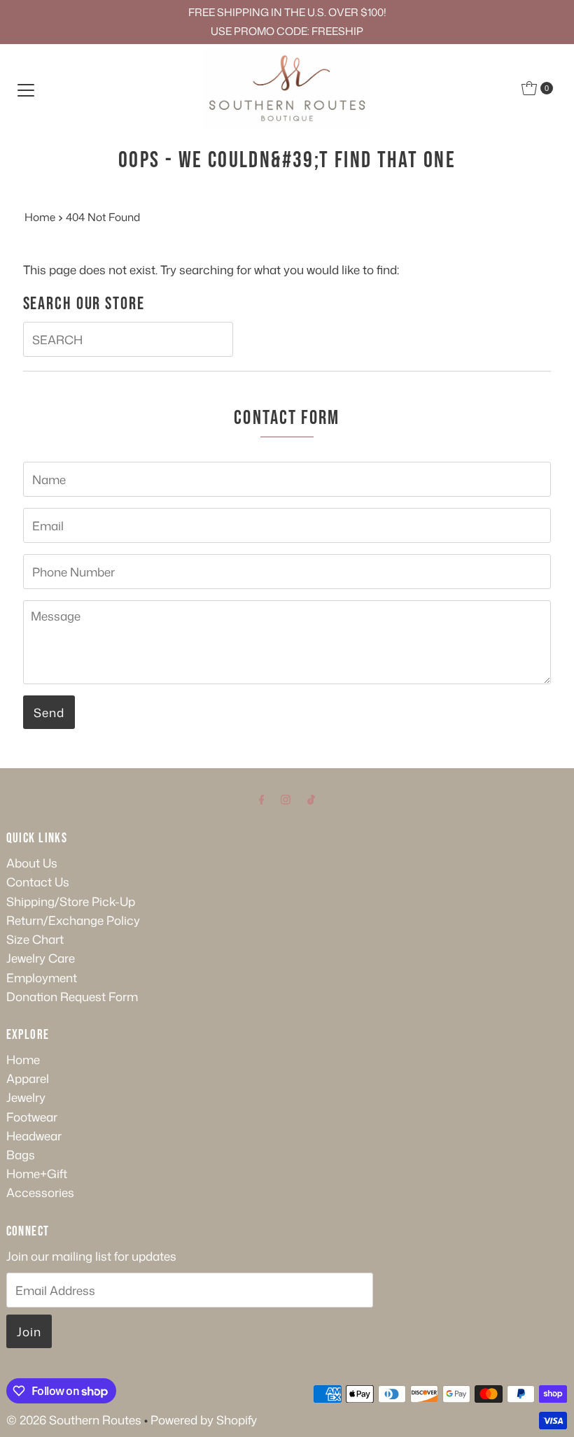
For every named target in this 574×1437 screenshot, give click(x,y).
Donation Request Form (72, 996)
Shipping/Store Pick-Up (70, 901)
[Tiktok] (311, 798)
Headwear (34, 1135)
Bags (20, 1154)
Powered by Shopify (203, 1419)
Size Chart (35, 938)
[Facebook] (262, 798)
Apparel (27, 1078)
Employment (41, 977)
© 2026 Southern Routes (73, 1419)
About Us (31, 862)
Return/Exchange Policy (73, 920)
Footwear (31, 1116)
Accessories (40, 1192)
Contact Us (37, 881)
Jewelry (26, 1097)
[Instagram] (285, 798)
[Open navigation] (26, 88)
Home (39, 217)
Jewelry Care (40, 957)
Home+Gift (36, 1173)
